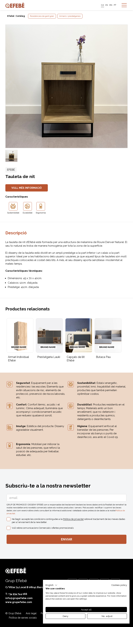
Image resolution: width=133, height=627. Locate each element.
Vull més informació (26, 187)
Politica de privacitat (73, 519)
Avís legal (31, 613)
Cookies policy (119, 585)
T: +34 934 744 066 (16, 594)
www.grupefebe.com (18, 602)
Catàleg (20, 16)
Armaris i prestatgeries (70, 16)
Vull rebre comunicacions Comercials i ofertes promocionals (43, 528)
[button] (51, 585)
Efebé (10, 16)
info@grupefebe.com (19, 598)
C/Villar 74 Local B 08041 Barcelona (27, 587)
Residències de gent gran (42, 16)
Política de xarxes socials (23, 617)
